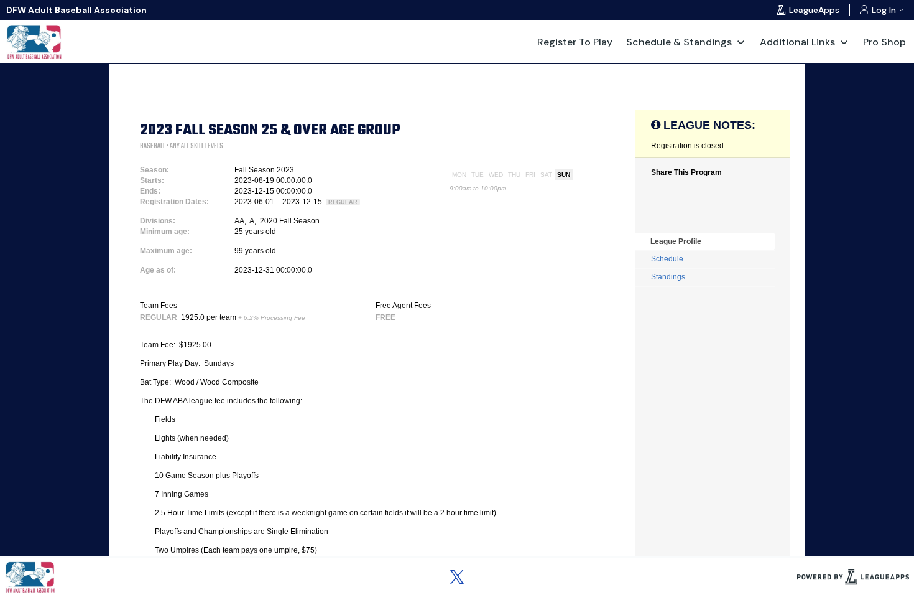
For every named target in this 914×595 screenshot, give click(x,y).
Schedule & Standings (679, 42)
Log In (884, 10)
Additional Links (797, 42)
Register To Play (574, 42)
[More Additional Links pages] (844, 41)
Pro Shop (884, 42)
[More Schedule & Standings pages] (741, 41)
